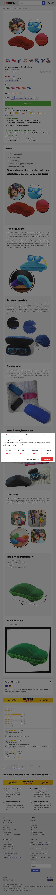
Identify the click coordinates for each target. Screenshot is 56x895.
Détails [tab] (28, 434)
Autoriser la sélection (33, 459)
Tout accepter (47, 459)
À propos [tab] (45, 434)
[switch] (7, 453)
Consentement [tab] (10, 434)
